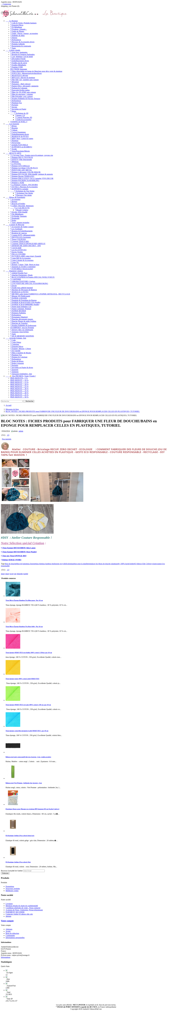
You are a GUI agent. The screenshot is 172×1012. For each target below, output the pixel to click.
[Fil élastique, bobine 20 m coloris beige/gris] (13, 831)
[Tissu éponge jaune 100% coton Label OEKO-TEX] (13, 674)
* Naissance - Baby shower (20, 84)
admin (21, 431)
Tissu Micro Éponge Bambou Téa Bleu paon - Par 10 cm (24, 600)
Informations (5, 957)
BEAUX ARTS (13, 153)
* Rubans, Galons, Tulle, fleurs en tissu (24, 265)
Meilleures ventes (12, 891)
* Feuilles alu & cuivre (18, 63)
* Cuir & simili (15, 248)
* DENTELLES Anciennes (20, 237)
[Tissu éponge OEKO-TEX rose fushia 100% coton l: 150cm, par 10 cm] (13, 648)
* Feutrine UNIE (16, 67)
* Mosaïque (14, 82)
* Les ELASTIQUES (18, 250)
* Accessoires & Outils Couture (22, 227)
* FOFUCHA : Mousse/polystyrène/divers (26, 73)
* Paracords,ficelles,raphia (20, 90)
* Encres (13, 286)
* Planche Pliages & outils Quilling (23, 321)
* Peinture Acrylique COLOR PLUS (24, 168)
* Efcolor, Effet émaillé (18, 212)
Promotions (10, 886)
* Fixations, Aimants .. (18, 29)
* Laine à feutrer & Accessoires (21, 260)
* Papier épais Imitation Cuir (20, 307)
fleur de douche (10, 564)
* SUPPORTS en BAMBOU (21, 147)
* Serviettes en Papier (18, 109)
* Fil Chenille (15, 351)
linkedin (20, 574)
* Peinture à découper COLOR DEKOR (25, 172)
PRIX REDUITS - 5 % (19, 378)
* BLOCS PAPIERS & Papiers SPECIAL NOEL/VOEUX (32, 277)
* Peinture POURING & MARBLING (24, 181)
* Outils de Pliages (17, 31)
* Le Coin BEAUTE (20, 208)
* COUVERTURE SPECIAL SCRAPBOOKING (29, 283)
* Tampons (14, 372)
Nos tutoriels (6, 439)
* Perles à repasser (17, 363)
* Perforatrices (15, 40)
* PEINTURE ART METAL (21, 170)
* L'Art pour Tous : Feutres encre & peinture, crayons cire (31, 155)
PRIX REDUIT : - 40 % (19, 393)
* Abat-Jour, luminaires (18, 52)
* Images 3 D (20, 115)
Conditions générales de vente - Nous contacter (23, 908)
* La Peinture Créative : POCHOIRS (24, 185)
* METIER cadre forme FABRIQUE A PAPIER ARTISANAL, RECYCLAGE (40, 294)
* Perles (13, 220)
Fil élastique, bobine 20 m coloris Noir (18, 862)
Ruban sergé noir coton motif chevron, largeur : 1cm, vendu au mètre (28, 757)
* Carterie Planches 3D (23, 117)
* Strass (13, 111)
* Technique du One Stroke (22, 191)
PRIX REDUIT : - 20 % (19, 384)
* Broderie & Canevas (18, 233)
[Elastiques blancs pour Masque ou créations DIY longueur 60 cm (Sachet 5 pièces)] (13, 804)
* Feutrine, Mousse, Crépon (20, 349)
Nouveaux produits (13, 889)
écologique (70, 564)
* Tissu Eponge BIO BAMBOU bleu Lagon (18, 548)
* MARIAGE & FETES (19, 136)
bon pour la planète (81, 564)
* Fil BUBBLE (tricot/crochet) (21, 269)
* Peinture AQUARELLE (20, 166)
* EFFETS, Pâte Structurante (21, 159)
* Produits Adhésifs (17, 44)
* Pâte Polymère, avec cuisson (21, 96)
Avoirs (8, 931)
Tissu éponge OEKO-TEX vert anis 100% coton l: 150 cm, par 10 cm (28, 705)
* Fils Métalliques (16, 214)
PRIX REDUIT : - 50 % (19, 397)
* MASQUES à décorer (19, 75)
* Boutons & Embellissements (21, 231)
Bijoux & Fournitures (15, 197)
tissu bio (38, 564)
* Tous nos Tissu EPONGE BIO (13, 556)
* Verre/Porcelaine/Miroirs (20, 151)
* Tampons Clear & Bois (19, 332)
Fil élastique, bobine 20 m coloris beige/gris (20, 835)
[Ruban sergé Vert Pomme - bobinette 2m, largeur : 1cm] (13, 778)
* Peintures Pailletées (18, 313)
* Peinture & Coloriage (18, 357)
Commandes (10, 935)
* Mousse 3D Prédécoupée (20, 296)
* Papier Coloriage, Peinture (20, 309)
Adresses (9, 929)
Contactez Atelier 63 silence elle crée (19, 914)
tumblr (25, 574)
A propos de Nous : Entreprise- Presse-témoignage (24, 910)
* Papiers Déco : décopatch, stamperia (24, 86)
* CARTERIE (15, 279)
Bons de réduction (12, 933)
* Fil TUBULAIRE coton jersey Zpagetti (25, 256)
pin (15, 574)
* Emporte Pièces (16, 346)
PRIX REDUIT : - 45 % (19, 395)
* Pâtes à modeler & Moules (20, 353)
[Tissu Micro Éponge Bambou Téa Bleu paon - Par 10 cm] (13, 596)
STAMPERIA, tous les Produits (22, 328)
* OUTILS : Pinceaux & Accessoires (24, 187)
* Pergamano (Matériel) (19, 317)
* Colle (13, 340)
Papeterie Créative (14, 271)
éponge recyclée (60, 564)
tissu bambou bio (48, 564)
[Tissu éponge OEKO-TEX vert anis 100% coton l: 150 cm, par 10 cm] (13, 700)
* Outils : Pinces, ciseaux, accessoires (24, 33)
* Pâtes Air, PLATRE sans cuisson (23, 92)
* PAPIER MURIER (18, 311)
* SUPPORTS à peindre (19, 189)
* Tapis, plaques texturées (19, 223)
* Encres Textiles (16, 252)
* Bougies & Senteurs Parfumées (22, 54)
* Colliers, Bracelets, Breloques (22, 206)
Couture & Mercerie (15, 225)
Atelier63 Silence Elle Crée (139, 564)
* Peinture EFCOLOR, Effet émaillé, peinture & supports (31, 174)
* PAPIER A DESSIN (18, 298)
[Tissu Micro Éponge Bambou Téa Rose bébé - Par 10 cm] (13, 622)
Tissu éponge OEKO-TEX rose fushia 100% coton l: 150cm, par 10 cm (29, 652)
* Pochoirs (14, 105)
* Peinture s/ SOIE (17, 183)
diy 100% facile (123, 564)
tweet (12, 574)
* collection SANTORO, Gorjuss (22, 281)
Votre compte (7, 921)
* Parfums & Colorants (18, 88)
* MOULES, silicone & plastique (22, 78)
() (8, 435)
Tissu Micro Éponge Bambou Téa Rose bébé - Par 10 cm (24, 626)
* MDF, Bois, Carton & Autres (21, 138)
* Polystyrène (15, 143)
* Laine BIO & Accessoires (20, 258)
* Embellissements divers (19, 61)
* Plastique (14, 141)
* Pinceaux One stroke (23, 195)
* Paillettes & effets (17, 36)
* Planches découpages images (21, 319)
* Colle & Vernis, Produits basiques (23, 23)
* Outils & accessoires (23, 120)
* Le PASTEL (15, 164)
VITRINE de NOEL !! (18, 122)
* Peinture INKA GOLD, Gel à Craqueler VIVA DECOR (31, 178)
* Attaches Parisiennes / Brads (21, 275)
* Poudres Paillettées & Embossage (23, 325)
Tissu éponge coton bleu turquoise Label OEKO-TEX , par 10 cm (27, 731)
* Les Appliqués (16, 229)
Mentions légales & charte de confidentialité (22, 906)
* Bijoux (13, 126)
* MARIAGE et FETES (19, 292)
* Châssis (13, 130)
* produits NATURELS (19, 145)
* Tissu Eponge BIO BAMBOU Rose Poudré (19, 552)
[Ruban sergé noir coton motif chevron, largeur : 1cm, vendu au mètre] (13, 752)
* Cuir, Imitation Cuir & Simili (21, 57)
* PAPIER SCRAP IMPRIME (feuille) (24, 304)
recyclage (152, 564)
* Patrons (13, 38)
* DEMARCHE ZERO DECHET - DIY (25, 246)
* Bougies (14, 128)
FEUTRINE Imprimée (18, 69)
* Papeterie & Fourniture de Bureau (23, 300)
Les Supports (12, 124)
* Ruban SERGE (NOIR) (11, 560)
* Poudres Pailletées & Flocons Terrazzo (25, 99)
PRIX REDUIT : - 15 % (19, 382)
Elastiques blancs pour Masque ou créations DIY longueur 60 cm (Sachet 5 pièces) (32, 809)
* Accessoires (15, 199)
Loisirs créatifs (13, 50)
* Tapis (13, 48)
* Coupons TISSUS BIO (19, 241)
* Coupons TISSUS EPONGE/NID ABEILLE (27, 244)
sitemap (8, 916)
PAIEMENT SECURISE (15, 912)
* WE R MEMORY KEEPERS (22, 336)
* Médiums (14, 162)
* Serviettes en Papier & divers (21, 367)
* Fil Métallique (16, 27)
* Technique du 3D (19, 113)
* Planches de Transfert (18, 323)
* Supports (14, 370)
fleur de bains (21, 564)
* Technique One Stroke (24, 193)
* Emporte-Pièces (16, 25)
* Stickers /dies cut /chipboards (21, 330)
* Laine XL (14, 262)
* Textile (13, 149)
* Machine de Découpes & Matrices (23, 290)
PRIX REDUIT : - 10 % (19, 380)
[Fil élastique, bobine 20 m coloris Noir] (13, 858)
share (3, 574)
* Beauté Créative (21, 210)
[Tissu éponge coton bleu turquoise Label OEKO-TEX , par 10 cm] (13, 726)
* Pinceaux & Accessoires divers (22, 42)
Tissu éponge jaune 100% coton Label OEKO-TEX (22, 679)
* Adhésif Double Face (18, 273)
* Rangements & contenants (20, 46)
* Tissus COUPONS (18, 239)
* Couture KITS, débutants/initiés (22, 235)
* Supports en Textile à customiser (23, 267)
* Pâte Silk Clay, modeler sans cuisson (24, 80)
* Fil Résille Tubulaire (18, 216)
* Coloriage (14, 344)
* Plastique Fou (16, 103)
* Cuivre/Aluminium (18, 132)
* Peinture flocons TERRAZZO (22, 176)
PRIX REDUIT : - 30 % (19, 389)
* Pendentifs (14, 218)
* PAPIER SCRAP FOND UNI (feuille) (25, 302)
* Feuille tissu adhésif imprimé (21, 288)
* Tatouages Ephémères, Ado (21, 374)
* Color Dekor (15, 342)
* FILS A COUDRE (18, 254)
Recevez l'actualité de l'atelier (12, 871)
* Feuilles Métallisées (18, 65)
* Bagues (13, 202)
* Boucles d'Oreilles (17, 204)
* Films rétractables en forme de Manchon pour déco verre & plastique (36, 71)
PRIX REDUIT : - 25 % (19, 387)
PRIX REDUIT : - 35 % (19, 391)
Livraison (9, 904)
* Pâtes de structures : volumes (21, 94)
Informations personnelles (15, 938)
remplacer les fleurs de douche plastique (103, 564)
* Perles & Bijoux (17, 361)
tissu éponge (30, 564)
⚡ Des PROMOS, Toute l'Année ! (21, 376)
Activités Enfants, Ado (16, 338)
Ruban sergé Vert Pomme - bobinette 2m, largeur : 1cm (24, 783)
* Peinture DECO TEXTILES (21, 157)
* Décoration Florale (18, 59)
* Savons (13, 107)
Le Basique (12, 21)
